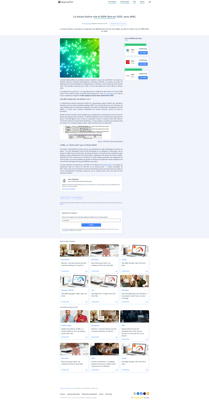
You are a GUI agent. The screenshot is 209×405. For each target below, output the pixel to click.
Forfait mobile (124, 2)
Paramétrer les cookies (91, 397)
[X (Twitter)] (144, 393)
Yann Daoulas (87, 23)
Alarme (142, 2)
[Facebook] (141, 393)
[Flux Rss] (147, 393)
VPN (134, 2)
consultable (110, 93)
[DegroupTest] (66, 2)
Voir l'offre (143, 53)
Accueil (62, 388)
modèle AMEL (107, 165)
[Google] (134, 393)
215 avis (146, 397)
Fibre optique (77, 198)
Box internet (112, 2)
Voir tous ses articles (68, 189)
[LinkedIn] (138, 393)
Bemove (82, 397)
